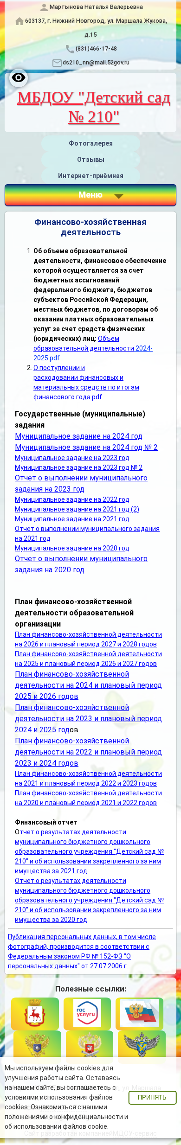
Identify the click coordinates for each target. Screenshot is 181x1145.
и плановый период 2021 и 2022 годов (98, 802)
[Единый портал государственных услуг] (87, 1014)
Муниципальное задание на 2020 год (72, 548)
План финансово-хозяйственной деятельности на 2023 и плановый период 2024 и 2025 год (88, 718)
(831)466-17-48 (96, 48)
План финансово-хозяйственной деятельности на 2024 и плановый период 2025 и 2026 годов (88, 685)
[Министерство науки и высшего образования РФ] (37, 1047)
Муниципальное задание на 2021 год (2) (77, 509)
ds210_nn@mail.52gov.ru (96, 62)
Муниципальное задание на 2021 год (72, 519)
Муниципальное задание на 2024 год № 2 (86, 447)
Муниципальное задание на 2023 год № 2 (78, 467)
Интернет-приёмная (90, 175)
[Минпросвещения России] (90, 1047)
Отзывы (90, 159)
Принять (152, 1097)
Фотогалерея (91, 143)
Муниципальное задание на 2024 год (78, 436)
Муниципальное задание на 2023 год (72, 457)
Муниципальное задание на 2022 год (72, 499)
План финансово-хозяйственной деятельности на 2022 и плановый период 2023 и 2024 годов (88, 752)
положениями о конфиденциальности (64, 1116)
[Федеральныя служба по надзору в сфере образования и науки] (142, 1047)
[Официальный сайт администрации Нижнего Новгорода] (35, 1014)
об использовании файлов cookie (56, 1126)
